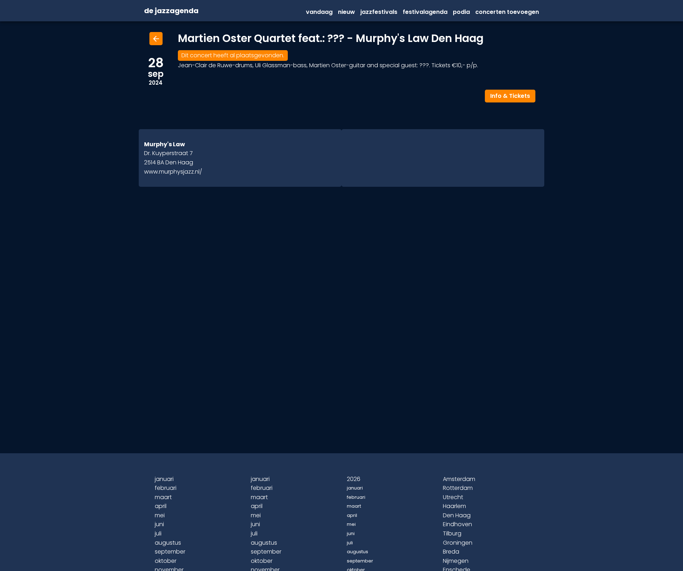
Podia (461, 12)
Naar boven (342, 554)
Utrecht (453, 497)
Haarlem (454, 506)
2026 (353, 479)
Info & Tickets (510, 96)
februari (165, 488)
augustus (168, 543)
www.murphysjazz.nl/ (173, 172)
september (170, 552)
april (160, 506)
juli (158, 533)
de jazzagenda (171, 11)
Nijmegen (455, 561)
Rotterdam (458, 488)
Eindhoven (457, 524)
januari (164, 479)
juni (159, 524)
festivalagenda (425, 12)
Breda (451, 552)
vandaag (319, 12)
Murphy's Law (164, 144)
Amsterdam (459, 479)
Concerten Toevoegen (507, 12)
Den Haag (457, 515)
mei (160, 515)
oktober (165, 561)
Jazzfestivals (378, 12)
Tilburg (452, 533)
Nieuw (346, 12)
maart (163, 497)
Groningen (457, 543)
